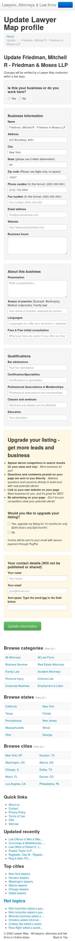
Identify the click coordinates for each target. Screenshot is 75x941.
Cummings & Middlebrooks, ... (27, 843)
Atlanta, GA (46, 762)
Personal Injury (14, 679)
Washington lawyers (21, 881)
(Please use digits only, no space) (34, 171)
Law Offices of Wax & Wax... (26, 839)
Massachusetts (14, 728)
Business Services (16, 664)
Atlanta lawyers (18, 885)
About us (14, 804)
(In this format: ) (36, 184)
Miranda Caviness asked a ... (26, 916)
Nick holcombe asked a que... (27, 908)
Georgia (47, 735)
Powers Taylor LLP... (21, 851)
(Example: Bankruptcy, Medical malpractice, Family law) (34, 303)
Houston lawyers (19, 877)
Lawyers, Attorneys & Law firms (29, 4)
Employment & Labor (50, 686)
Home (10, 36)
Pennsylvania (13, 720)
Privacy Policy (17, 812)
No (24, 98)
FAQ (11, 820)
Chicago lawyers (19, 889)
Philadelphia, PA (49, 784)
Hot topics (14, 901)
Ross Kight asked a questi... (25, 927)
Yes (14, 98)
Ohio (8, 735)
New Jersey (49, 720)
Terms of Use (17, 816)
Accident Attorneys (49, 671)
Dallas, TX (45, 769)
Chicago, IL (12, 769)
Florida (46, 713)
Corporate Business (17, 686)
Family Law (12, 671)
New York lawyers (19, 874)
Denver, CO (46, 777)
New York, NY (13, 755)
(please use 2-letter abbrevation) (31, 159)
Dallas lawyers (17, 893)
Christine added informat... (25, 920)
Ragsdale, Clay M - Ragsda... (26, 854)
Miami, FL (11, 777)
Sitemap (14, 824)
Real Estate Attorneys (51, 664)
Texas (9, 713)
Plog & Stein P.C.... (20, 858)
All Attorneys (13, 657)
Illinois (46, 728)
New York (48, 706)
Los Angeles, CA (15, 784)
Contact (13, 808)
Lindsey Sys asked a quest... (26, 924)
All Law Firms (46, 657)
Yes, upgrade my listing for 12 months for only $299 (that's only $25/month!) (39, 525)
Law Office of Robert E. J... (25, 847)
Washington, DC (15, 762)
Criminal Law (45, 679)
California (11, 706)
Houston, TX (47, 755)
